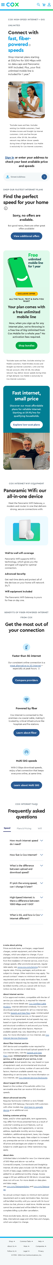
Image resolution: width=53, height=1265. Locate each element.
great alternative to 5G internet (25, 666)
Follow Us (10, 1251)
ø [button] (30, 45)
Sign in (9, 157)
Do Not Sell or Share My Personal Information (26, 1259)
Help (40, 1241)
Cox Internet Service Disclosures (33, 1078)
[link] (3, 4)
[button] (38, 4)
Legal (25, 1251)
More (25, 1246)
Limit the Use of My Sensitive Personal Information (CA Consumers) (26, 1256)
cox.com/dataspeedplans (18, 1187)
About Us (10, 1246)
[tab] (7, 829)
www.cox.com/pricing (28, 967)
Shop (11, 1241)
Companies (40, 1246)
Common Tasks (25, 1241)
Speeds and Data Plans (20, 1013)
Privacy (41, 1251)
